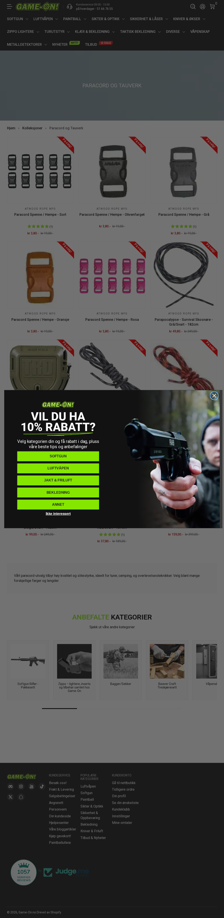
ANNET (58, 504)
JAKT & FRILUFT (58, 480)
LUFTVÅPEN (58, 468)
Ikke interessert (58, 514)
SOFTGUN (58, 456)
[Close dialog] (214, 395)
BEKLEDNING (58, 492)
